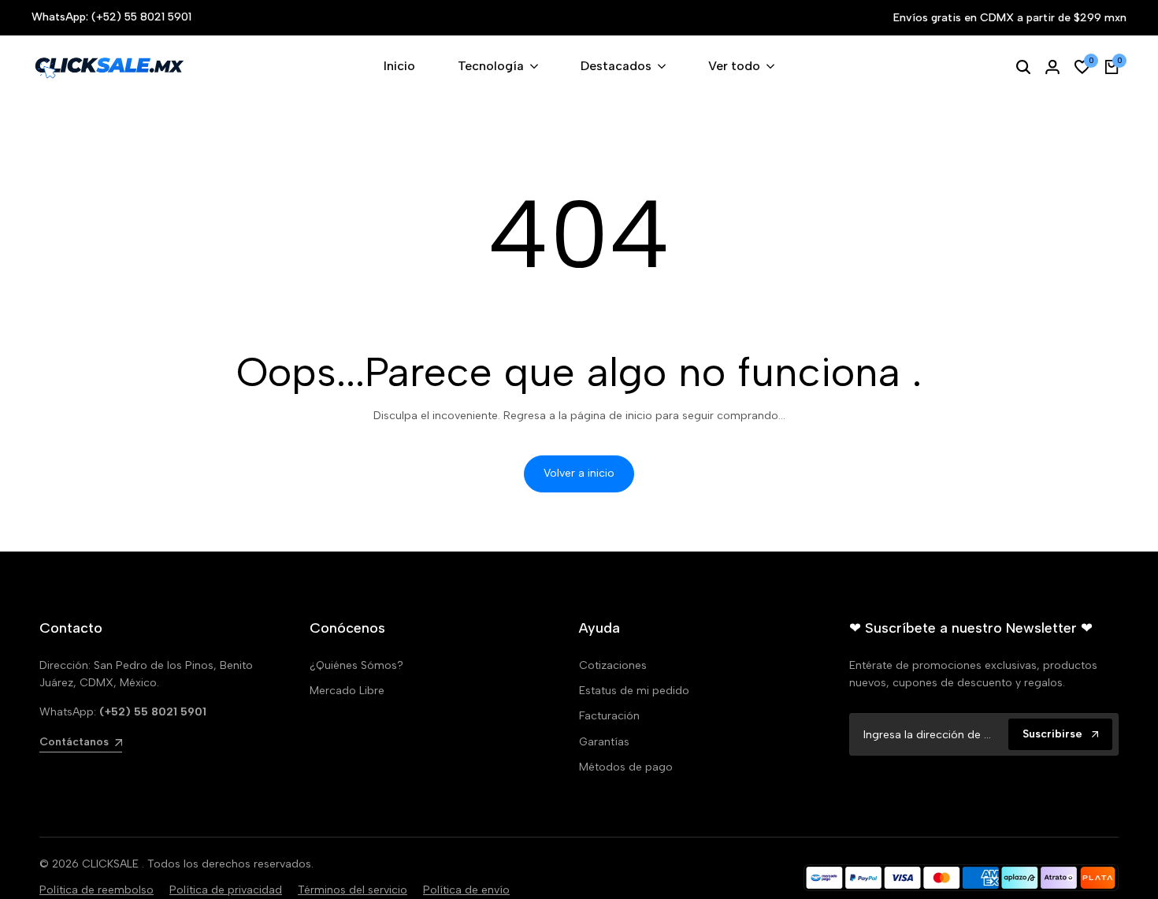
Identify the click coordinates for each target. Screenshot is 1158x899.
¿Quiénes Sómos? (356, 665)
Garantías (604, 742)
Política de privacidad (225, 890)
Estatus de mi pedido (634, 690)
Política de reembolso (96, 890)
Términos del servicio (352, 890)
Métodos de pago (626, 767)
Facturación (609, 716)
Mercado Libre (347, 690)
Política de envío (466, 890)
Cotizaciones (613, 665)
